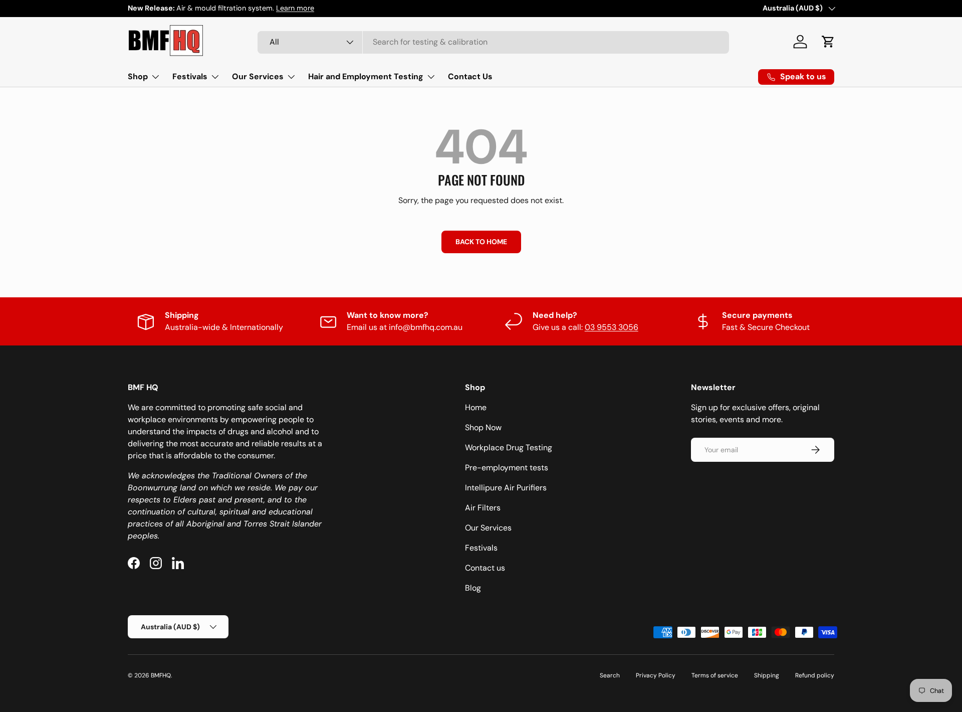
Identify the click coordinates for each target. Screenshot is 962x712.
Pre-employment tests (506, 467)
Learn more (295, 8)
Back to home (481, 241)
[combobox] (493, 42)
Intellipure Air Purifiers (506, 487)
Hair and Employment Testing (365, 76)
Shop (138, 76)
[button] (828, 42)
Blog (473, 588)
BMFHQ (161, 675)
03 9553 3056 (611, 327)
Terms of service (714, 675)
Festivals (189, 76)
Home (476, 407)
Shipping (766, 675)
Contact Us (470, 76)
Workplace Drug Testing (508, 447)
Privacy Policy (655, 675)
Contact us (485, 568)
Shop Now (483, 427)
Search (610, 675)
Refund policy (814, 675)
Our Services (258, 76)
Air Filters (483, 507)
